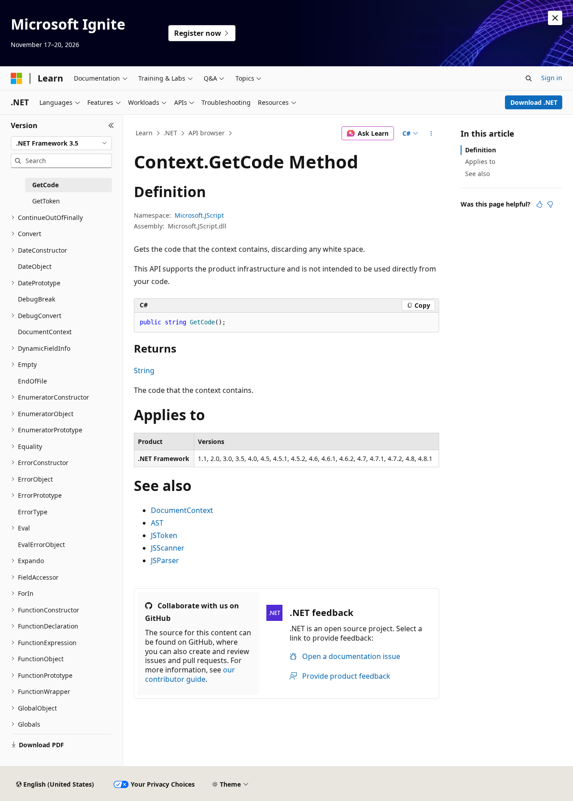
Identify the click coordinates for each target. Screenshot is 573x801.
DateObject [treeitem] (34, 266)
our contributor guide (190, 674)
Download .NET (533, 102)
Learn (144, 133)
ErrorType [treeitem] (32, 512)
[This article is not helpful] (550, 204)
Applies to (480, 161)
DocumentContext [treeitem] (45, 331)
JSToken (164, 535)
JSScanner (167, 548)
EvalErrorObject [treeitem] (41, 544)
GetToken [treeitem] (46, 201)
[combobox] (61, 143)
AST (157, 523)
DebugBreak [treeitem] (36, 299)
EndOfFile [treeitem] (32, 381)
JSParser (165, 560)
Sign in (551, 77)
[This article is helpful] (539, 204)
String (144, 370)
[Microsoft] (16, 78)
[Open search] (529, 78)
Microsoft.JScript (199, 215)
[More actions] (431, 133)
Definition (480, 150)
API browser (206, 133)
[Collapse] (111, 125)
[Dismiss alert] (555, 18)
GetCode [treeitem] (45, 185)
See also (477, 173)
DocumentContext (182, 510)
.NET (170, 133)
